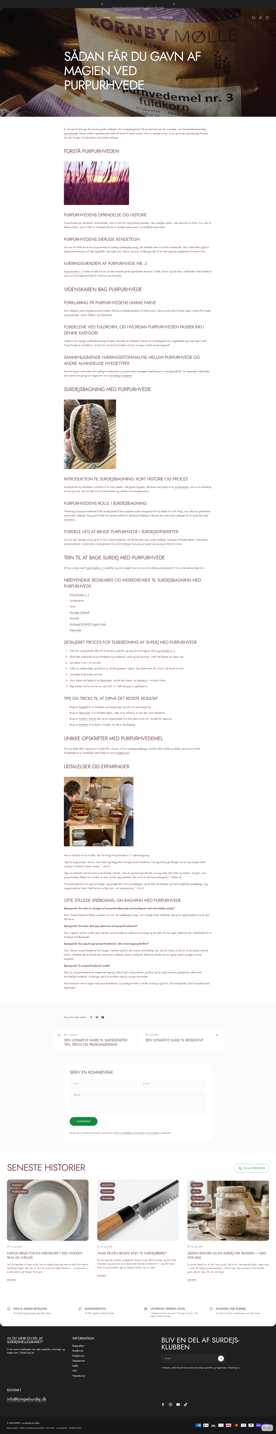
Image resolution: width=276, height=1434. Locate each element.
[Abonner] (221, 1358)
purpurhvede (71, 133)
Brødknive (77, 1350)
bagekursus (123, 753)
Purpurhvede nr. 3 (73, 271)
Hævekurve (78, 1376)
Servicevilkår (153, 1132)
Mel (74, 1370)
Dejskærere (78, 1360)
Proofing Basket (19, 1191)
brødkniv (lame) (87, 719)
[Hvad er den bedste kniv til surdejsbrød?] (138, 1210)
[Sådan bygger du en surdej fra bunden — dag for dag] (228, 1210)
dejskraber (106, 680)
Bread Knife (107, 1184)
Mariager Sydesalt (79, 612)
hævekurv (142, 680)
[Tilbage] (102, 4)
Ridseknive (78, 1356)
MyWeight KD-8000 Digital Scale (88, 624)
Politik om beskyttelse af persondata (129, 1132)
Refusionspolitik (12, 1428)
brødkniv (83, 725)
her (32, 1352)
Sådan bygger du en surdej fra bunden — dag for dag (226, 1255)
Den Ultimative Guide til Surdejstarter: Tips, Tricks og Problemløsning (96, 1042)
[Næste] (174, 4)
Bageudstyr (78, 1346)
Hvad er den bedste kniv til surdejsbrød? (132, 1253)
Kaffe (75, 1366)
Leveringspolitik (61, 1428)
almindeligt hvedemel (120, 375)
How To (196, 1191)
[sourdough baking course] (138, 811)
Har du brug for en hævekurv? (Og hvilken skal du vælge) (44, 1255)
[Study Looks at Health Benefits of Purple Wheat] (138, 183)
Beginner (197, 1184)
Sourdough (107, 1198)
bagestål (83, 707)
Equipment (17, 1184)
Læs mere (11, 1279)
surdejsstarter (182, 487)
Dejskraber (75, 630)
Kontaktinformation (75, 1428)
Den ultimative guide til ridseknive (174, 1040)
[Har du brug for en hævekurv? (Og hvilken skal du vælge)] (48, 1210)
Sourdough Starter (201, 1204)
